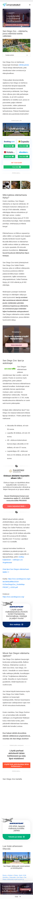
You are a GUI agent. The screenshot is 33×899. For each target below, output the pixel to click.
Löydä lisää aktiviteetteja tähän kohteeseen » (16, 765)
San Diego (20, 877)
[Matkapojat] (16, 615)
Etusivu (5, 875)
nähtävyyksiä (24, 65)
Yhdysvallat (12, 877)
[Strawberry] (16, 339)
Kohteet (10, 875)
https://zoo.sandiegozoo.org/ (13, 597)
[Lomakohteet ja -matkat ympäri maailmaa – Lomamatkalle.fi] (9, 4)
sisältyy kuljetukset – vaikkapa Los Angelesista (13, 559)
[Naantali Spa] (16, 18)
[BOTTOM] (16, 829)
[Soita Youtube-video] (16, 640)
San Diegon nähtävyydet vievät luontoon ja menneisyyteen (14, 879)
